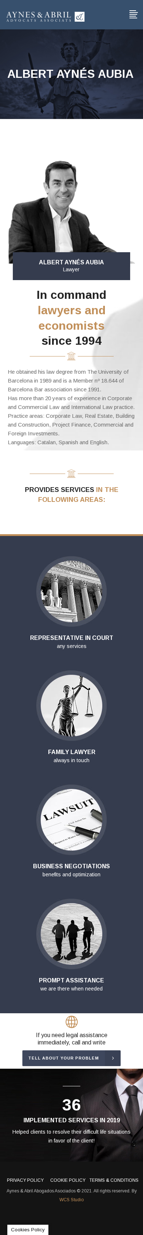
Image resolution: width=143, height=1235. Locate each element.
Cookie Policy (67, 1180)
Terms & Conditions (114, 1180)
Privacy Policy (25, 1180)
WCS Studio (71, 1199)
